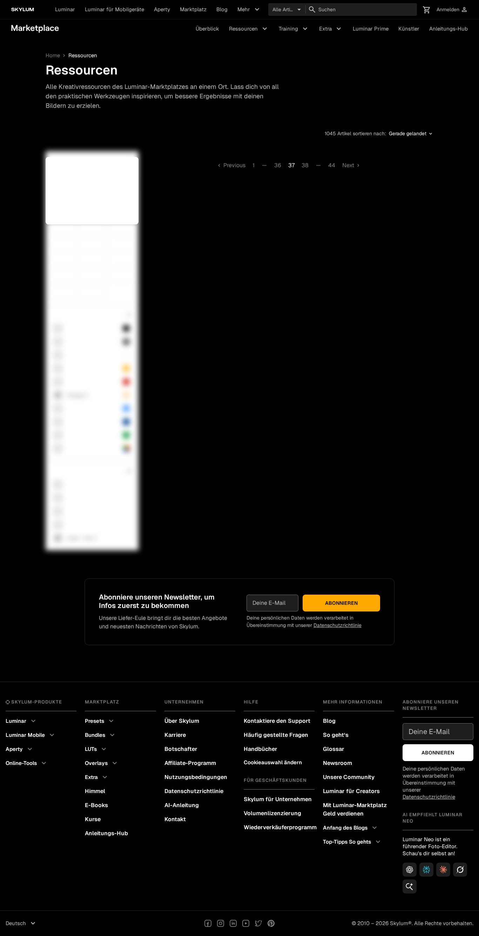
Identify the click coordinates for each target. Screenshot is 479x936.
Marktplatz (193, 9)
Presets (100, 721)
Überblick (207, 28)
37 (291, 165)
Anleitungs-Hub (448, 28)
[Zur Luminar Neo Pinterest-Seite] (271, 923)
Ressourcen (249, 29)
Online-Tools (27, 763)
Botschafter (180, 749)
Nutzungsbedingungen (195, 777)
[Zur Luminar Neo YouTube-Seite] (245, 923)
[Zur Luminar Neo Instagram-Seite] (220, 923)
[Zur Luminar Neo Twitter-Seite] (258, 923)
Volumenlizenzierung (272, 813)
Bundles (100, 735)
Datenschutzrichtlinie (337, 625)
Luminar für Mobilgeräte (114, 9)
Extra (331, 29)
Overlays (102, 763)
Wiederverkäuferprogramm (279, 827)
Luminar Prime (371, 28)
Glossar (333, 749)
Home (53, 55)
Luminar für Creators (351, 791)
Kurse (93, 819)
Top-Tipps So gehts (352, 842)
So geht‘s (336, 735)
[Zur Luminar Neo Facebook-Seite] (207, 923)
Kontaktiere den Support (277, 721)
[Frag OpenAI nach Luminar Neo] (410, 870)
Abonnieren (341, 603)
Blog (222, 9)
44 (331, 165)
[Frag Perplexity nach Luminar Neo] (426, 870)
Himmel (95, 791)
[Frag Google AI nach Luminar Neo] (410, 886)
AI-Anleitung (181, 805)
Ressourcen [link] (82, 55)
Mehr (249, 9)
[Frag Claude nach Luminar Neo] (443, 870)
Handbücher (260, 749)
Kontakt (175, 819)
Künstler (408, 28)
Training (294, 29)
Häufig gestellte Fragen (276, 735)
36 (277, 165)
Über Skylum (181, 721)
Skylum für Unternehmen (278, 799)
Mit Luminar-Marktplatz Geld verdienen (355, 809)
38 (305, 165)
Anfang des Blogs (351, 828)
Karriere (175, 735)
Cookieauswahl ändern (273, 762)
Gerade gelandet (411, 133)
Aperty (162, 9)
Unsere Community (349, 777)
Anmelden (452, 9)
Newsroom (337, 763)
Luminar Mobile (31, 735)
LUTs (96, 749)
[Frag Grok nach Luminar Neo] (460, 870)
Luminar (65, 9)
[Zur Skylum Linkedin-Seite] (233, 923)
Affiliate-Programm (190, 763)
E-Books (96, 805)
